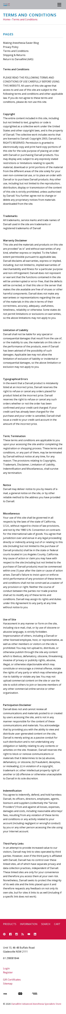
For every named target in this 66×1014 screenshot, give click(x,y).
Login (6, 968)
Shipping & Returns (14, 55)
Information (28, 924)
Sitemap (7, 983)
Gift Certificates (12, 979)
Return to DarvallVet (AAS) (18, 59)
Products (9, 924)
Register (8, 972)
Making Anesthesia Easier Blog (21, 43)
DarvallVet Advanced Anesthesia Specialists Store (36, 1003)
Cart (57, 924)
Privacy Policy (10, 47)
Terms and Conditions (16, 51)
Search (45, 924)
